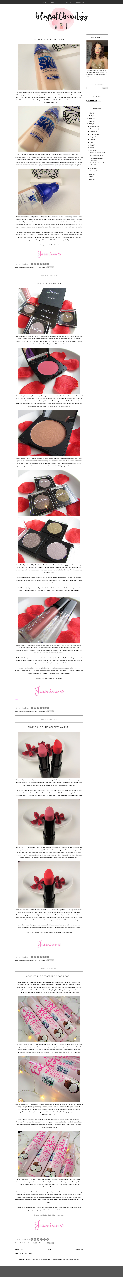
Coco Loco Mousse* (23, 1179)
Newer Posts (19, 1249)
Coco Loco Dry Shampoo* (26, 1119)
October (93, 131)
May (91, 145)
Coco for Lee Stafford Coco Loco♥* (49, 976)
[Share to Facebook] (53, 267)
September (93, 134)
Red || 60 (19, 909)
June (92, 142)
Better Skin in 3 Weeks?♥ (49, 39)
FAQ (60, 2)
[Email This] (48, 267)
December (93, 126)
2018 (90, 121)
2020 (90, 115)
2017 (90, 124)
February (93, 168)
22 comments (43, 960)
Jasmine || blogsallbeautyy (26, 267)
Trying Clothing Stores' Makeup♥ (49, 727)
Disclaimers (80, 2)
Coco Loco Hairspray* (22, 1104)
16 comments (43, 711)
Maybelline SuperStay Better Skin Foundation (53, 97)
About (52, 2)
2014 (90, 179)
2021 (90, 113)
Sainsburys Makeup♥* (49, 283)
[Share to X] (52, 267)
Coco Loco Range (61, 992)
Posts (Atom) (28, 1253)
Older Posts (79, 1249)
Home (49, 1249)
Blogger (76, 1259)
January (93, 171)
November (93, 129)
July (91, 139)
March (92, 150)
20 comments (43, 267)
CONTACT (68, 2)
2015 (90, 177)
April (91, 147)
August (92, 137)
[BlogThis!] (50, 267)
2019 (90, 118)
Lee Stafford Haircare (26, 992)
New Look (31, 782)
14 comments (43, 1243)
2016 (90, 174)
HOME (44, 2)
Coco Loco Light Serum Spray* (25, 1192)
